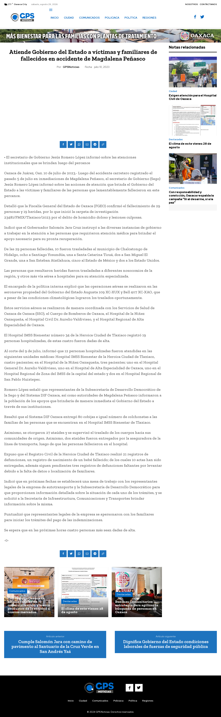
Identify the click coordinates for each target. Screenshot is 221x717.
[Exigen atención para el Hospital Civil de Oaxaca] (193, 72)
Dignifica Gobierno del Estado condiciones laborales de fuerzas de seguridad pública (166, 644)
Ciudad (173, 91)
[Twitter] (202, 17)
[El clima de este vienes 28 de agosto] (83, 592)
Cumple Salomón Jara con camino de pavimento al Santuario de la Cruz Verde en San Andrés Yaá (55, 646)
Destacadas (70, 601)
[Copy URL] (102, 144)
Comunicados (17, 590)
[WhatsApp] (79, 144)
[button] (53, 25)
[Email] (87, 144)
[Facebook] (195, 17)
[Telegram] (95, 144)
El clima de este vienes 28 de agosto (190, 145)
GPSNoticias (71, 67)
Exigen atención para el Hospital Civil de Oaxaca (193, 97)
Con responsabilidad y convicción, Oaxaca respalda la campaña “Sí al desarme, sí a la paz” (191, 197)
